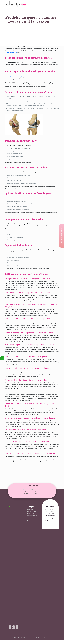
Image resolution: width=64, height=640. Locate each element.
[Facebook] (10, 626)
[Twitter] (17, 626)
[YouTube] (10, 628)
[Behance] (17, 628)
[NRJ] (35, 491)
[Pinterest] (13, 628)
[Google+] (13, 626)
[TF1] (26, 491)
